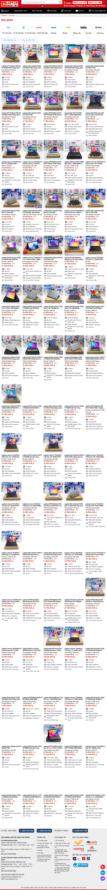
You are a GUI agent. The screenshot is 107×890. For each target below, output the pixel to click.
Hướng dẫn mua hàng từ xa (62, 860)
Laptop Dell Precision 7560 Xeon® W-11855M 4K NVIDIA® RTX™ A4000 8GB (74, 307)
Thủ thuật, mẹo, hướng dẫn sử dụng (43, 846)
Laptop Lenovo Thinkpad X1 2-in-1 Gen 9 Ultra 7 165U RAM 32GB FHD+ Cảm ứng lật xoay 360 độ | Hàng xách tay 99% (32, 258)
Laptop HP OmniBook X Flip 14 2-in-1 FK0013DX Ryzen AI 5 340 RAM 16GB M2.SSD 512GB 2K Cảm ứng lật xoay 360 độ (53, 698)
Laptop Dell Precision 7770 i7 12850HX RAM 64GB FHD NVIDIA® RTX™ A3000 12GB (32, 796)
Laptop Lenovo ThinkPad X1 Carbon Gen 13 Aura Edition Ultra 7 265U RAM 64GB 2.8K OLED (11, 600)
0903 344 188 (79, 2)
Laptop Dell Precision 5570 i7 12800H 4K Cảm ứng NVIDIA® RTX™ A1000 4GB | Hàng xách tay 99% (32, 456)
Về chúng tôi (60, 840)
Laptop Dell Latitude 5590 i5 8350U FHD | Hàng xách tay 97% (73, 67)
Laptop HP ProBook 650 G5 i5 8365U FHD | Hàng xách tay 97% (53, 67)
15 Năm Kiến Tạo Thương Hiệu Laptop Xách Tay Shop (61, 851)
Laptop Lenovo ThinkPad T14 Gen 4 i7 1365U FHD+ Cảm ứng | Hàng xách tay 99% (10, 505)
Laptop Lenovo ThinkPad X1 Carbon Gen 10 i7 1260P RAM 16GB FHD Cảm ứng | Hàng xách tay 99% (95, 163)
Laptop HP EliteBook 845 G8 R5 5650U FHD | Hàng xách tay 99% (52, 114)
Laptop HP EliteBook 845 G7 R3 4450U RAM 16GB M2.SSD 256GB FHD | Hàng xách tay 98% (32, 698)
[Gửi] (60, 2)
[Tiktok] (74, 858)
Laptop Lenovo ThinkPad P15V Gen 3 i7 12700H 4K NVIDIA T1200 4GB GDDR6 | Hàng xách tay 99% (11, 456)
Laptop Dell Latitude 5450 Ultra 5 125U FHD (94, 211)
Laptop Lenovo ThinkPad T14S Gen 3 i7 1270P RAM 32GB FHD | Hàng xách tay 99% (73, 554)
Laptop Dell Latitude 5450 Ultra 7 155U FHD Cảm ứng (73, 505)
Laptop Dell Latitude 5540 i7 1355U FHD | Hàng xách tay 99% (74, 456)
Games (40, 850)
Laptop (6, 11)
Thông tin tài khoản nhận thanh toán (43, 860)
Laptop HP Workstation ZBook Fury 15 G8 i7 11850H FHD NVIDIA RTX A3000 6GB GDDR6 (74, 258)
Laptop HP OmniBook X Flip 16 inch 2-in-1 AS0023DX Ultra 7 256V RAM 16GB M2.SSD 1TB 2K (95, 796)
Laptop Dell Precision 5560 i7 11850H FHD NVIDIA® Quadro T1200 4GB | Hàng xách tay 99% (11, 258)
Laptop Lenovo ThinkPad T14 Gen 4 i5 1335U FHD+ (52, 456)
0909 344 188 (95, 2)
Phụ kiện (53, 11)
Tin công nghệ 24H (99, 11)
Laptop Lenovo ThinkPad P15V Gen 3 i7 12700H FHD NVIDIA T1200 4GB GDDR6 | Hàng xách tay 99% (11, 554)
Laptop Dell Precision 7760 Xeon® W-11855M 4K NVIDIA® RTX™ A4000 (53, 307)
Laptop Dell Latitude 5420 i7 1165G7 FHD (11, 747)
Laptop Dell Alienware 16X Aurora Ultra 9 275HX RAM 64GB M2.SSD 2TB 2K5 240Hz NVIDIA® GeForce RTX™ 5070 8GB (94, 114)
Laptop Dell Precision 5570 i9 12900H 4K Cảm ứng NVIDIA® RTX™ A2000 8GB (32, 747)
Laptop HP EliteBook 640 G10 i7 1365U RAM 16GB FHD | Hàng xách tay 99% (73, 747)
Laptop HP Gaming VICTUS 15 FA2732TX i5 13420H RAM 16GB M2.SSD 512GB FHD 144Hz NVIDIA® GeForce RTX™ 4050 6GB (73, 600)
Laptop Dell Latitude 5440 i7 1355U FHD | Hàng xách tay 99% (32, 358)
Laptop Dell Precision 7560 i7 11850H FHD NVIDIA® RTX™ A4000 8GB (53, 358)
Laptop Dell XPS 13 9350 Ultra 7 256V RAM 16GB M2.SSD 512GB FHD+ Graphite (73, 114)
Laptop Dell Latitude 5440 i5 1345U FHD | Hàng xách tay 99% (11, 358)
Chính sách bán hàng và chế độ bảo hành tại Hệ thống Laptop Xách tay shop (62, 870)
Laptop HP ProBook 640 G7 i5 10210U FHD (53, 258)
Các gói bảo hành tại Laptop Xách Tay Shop (44, 856)
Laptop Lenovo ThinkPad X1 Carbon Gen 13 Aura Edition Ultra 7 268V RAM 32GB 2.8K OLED (95, 554)
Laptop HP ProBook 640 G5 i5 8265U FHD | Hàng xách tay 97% (11, 114)
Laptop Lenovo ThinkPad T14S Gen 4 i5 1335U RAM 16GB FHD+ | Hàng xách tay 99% (95, 456)
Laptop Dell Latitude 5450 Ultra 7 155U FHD (11, 211)
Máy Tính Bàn (37, 11)
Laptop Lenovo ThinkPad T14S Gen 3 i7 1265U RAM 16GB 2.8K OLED (32, 505)
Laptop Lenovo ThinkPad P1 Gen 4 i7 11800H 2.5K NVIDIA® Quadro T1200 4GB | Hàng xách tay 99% (95, 747)
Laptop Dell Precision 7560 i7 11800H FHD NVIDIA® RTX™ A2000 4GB (11, 796)
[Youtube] (83, 858)
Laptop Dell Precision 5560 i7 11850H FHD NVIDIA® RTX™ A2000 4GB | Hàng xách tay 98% (32, 307)
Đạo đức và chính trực (63, 843)
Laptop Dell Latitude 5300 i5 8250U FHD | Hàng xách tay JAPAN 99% (32, 67)
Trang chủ (4, 15)
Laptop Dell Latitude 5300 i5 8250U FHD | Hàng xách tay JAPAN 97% (11, 698)
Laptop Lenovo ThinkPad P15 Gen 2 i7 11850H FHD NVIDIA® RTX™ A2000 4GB (94, 258)
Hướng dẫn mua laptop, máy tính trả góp (62, 864)
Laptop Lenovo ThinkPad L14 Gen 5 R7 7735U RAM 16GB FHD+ (94, 505)
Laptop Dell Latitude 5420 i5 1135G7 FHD (94, 67)
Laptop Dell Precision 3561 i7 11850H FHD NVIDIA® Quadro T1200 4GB (94, 698)
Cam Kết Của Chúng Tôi (62, 846)
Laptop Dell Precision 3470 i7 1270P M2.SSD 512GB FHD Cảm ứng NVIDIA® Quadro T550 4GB (32, 211)
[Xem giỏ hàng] (42, 6)
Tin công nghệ (42, 840)
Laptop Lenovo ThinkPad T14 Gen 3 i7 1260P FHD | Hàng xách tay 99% (73, 649)
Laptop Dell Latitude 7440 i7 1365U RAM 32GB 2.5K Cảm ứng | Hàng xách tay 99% (95, 358)
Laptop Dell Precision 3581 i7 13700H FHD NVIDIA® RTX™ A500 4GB (73, 796)
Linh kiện (67, 11)
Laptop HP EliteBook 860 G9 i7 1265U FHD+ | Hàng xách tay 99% (94, 407)
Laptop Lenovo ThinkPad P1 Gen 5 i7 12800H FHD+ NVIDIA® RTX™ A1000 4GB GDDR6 (11, 163)
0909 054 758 (81, 831)
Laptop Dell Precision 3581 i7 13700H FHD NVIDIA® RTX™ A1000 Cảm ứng (94, 649)
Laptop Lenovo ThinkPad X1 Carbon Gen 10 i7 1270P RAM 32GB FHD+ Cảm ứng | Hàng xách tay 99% (11, 649)
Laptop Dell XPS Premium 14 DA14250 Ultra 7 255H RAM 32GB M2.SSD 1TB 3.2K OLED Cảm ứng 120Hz (53, 649)
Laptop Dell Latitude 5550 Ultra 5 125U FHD (53, 211)
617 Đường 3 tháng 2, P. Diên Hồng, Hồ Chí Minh (85, 6)
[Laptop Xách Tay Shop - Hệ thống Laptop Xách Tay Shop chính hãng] (9, 4)
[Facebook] (88, 858)
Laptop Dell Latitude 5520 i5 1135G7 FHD (32, 114)
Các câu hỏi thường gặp (61, 856)
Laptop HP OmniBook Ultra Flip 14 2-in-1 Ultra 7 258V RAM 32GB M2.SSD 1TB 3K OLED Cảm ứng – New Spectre (53, 747)
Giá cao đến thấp (28, 40)
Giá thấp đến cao (9, 40)
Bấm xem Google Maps (8, 853)
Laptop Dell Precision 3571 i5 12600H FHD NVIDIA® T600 (53, 796)
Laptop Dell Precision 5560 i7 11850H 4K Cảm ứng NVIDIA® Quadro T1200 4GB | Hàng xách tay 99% (74, 407)
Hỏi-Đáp (40, 853)
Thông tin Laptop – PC (45, 843)
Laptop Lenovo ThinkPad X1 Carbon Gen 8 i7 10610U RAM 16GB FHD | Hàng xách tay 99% (32, 163)
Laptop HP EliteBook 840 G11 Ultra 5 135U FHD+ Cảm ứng (53, 505)
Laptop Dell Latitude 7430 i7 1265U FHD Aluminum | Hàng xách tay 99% (32, 554)
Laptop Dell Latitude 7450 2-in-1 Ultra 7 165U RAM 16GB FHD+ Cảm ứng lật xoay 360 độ (11, 307)
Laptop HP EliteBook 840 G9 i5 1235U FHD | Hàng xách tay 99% (52, 600)
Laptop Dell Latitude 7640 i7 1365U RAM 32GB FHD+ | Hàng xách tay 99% (11, 407)
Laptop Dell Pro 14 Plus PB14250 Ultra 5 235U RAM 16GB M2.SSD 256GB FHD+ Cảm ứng (32, 649)
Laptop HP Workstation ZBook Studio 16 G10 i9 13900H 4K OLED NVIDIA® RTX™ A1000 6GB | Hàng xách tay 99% (32, 600)
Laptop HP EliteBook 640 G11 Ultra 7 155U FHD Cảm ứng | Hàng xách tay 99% (94, 600)
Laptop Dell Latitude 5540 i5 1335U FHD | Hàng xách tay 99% (53, 407)
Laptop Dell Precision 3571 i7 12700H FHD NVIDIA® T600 (94, 307)
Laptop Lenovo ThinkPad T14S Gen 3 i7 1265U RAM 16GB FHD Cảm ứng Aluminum (73, 698)
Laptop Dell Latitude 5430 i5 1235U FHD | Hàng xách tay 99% (53, 554)
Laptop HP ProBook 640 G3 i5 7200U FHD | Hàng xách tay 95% (11, 67)
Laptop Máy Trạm (20, 11)
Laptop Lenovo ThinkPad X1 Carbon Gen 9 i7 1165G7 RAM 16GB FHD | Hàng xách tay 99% (74, 211)
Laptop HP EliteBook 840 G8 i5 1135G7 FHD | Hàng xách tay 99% (73, 358)
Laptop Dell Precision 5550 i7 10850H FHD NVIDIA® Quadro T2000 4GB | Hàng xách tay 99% (32, 407)
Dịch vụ (81, 11)
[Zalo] (79, 858)
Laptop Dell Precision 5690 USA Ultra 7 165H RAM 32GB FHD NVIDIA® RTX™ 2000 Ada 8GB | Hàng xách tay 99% (74, 163)
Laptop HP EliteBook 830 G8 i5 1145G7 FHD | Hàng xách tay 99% (52, 163)
